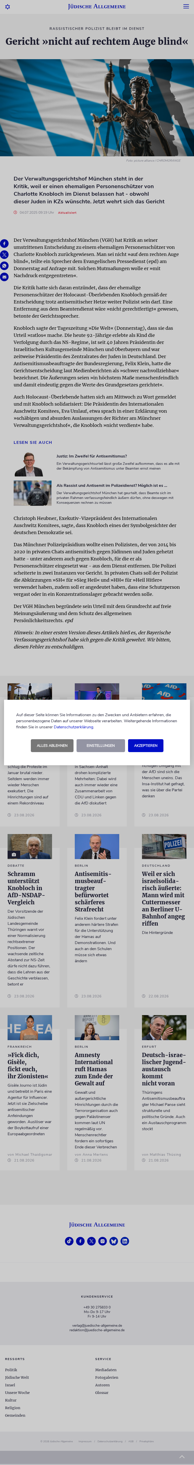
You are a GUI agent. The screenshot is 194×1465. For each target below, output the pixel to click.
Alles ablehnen (52, 745)
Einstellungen (101, 745)
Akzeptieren (145, 745)
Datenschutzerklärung (73, 727)
